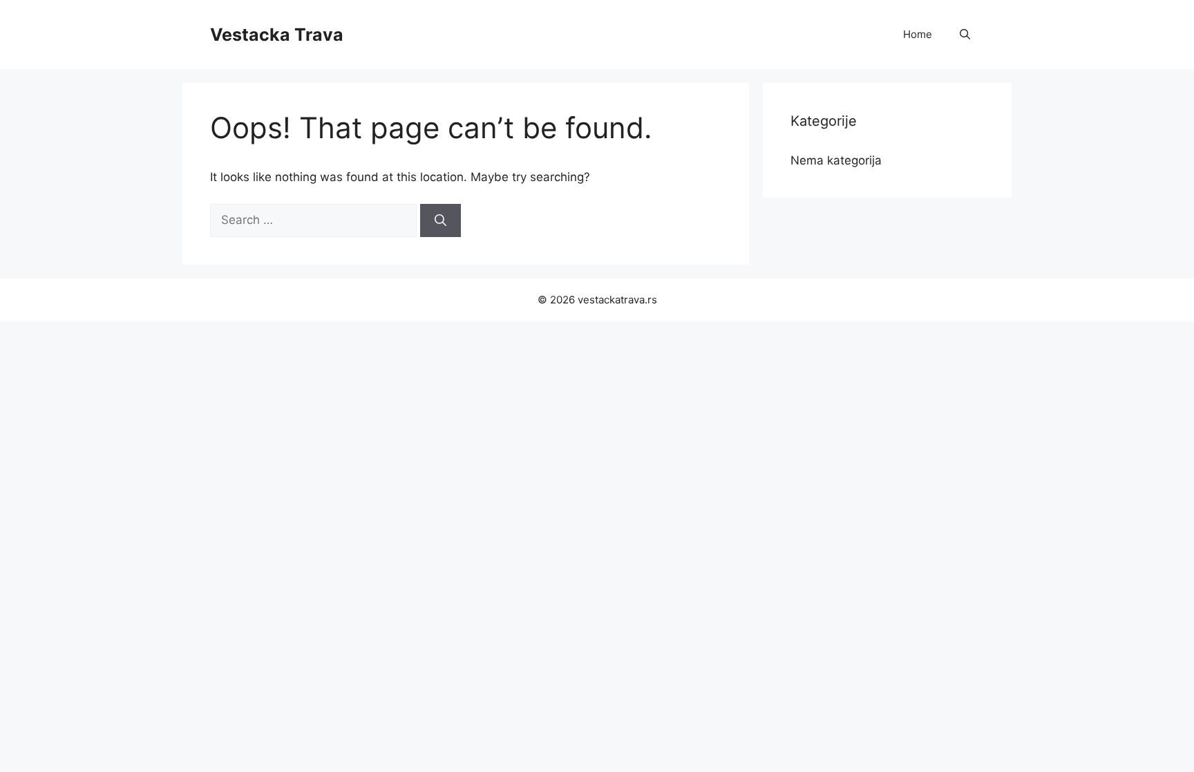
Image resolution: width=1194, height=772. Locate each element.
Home (917, 34)
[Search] (440, 220)
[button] (965, 34)
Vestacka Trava (276, 34)
